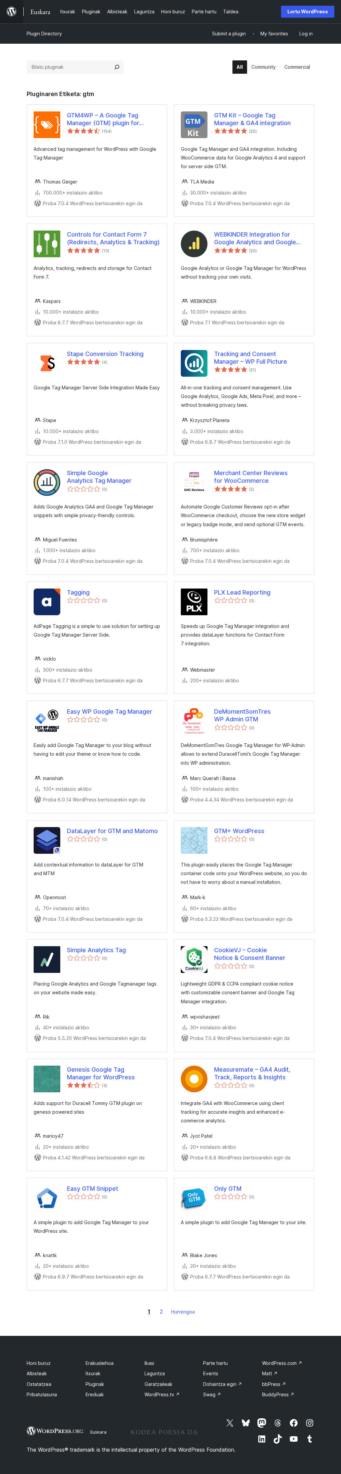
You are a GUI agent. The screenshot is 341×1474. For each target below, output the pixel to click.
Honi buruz (39, 1363)
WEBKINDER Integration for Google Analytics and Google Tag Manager (255, 238)
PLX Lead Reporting (242, 592)
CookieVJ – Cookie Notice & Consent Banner (249, 954)
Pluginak (95, 1384)
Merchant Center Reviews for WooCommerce (251, 476)
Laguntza (155, 1373)
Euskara (98, 1432)
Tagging (78, 592)
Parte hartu (215, 1363)
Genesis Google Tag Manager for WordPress (101, 1073)
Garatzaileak (158, 1384)
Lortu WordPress (307, 11)
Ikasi (149, 1363)
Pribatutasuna (42, 1394)
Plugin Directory (44, 33)
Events (210, 1373)
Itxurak (93, 1373)
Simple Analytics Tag (96, 950)
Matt (270, 1373)
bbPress (274, 1384)
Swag (212, 1394)
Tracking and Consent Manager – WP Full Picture (250, 357)
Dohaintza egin (222, 1384)
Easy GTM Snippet (92, 1188)
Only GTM (227, 1188)
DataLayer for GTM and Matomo (112, 830)
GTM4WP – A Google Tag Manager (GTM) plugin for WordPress (103, 119)
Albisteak (37, 1373)
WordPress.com (282, 1363)
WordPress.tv (162, 1394)
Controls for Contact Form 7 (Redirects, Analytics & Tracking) (113, 238)
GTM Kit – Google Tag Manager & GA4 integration (252, 119)
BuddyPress (278, 1394)
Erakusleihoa (100, 1363)
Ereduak (95, 1394)
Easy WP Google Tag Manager (109, 711)
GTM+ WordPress (239, 830)
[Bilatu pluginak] (117, 67)
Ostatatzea (39, 1384)
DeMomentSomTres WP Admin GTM (242, 715)
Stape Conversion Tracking (105, 353)
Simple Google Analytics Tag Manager (99, 476)
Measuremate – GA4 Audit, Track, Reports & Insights (252, 1073)
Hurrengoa (183, 1312)
